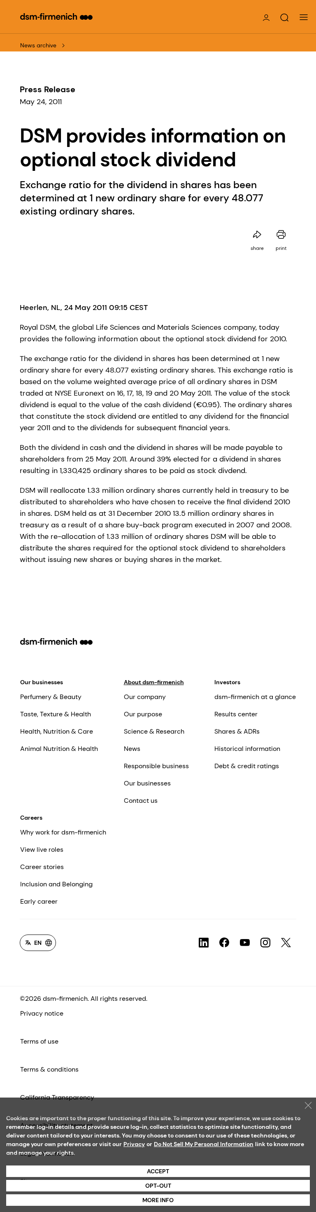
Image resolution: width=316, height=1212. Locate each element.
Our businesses (41, 682)
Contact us (141, 800)
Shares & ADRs (237, 731)
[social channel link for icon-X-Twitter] (286, 942)
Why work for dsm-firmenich (63, 832)
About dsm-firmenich (154, 682)
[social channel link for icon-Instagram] (265, 942)
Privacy (134, 1144)
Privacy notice (41, 1013)
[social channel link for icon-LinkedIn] (203, 942)
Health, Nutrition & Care (56, 731)
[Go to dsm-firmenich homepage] (56, 16)
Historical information (247, 748)
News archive (38, 45)
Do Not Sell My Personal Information (203, 1144)
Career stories (42, 866)
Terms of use (39, 1041)
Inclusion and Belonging (56, 884)
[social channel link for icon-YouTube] (245, 942)
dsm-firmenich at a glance (255, 696)
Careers (31, 817)
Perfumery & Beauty (50, 696)
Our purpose (143, 714)
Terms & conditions (49, 1069)
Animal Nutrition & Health (59, 748)
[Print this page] (281, 234)
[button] (284, 18)
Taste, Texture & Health (55, 714)
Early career (39, 901)
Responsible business (156, 766)
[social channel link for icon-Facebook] (224, 942)
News (132, 748)
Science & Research (154, 731)
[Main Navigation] (303, 17)
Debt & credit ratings (246, 766)
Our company (145, 696)
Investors (227, 682)
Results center (236, 714)
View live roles (41, 849)
